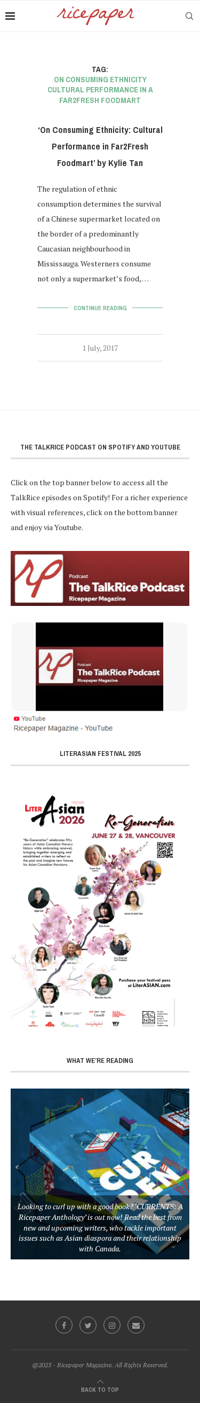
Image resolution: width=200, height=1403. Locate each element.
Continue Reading (100, 308)
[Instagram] (112, 1325)
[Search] (189, 16)
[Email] (136, 1325)
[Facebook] (64, 1325)
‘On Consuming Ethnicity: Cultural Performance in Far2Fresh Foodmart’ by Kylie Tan (100, 146)
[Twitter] (88, 1325)
